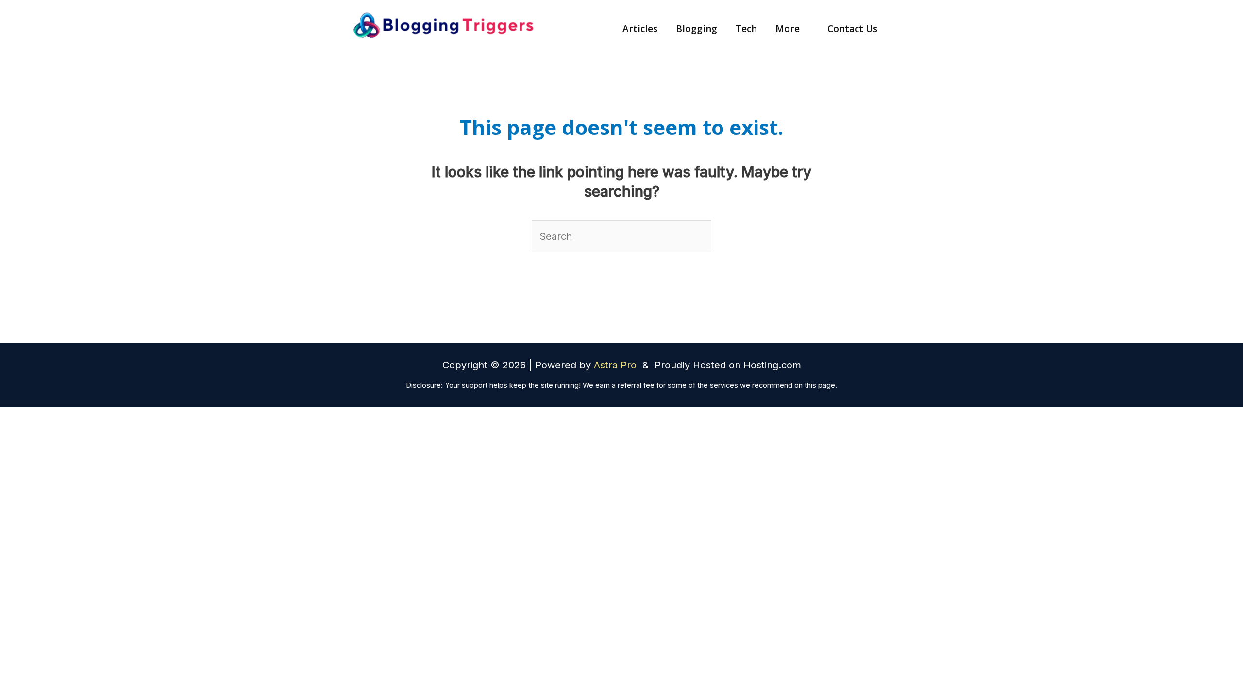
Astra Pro (616, 365)
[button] (804, 28)
